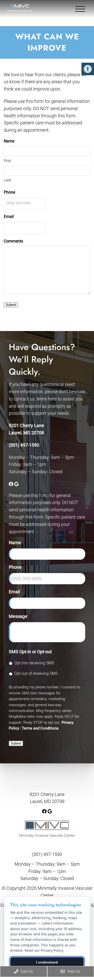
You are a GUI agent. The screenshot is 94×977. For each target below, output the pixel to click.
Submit (11, 305)
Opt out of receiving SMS (36, 673)
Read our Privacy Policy (44, 950)
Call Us (26, 971)
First (7, 160)
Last (7, 180)
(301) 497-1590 (24, 445)
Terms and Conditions (40, 728)
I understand (47, 962)
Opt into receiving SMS (34, 663)
